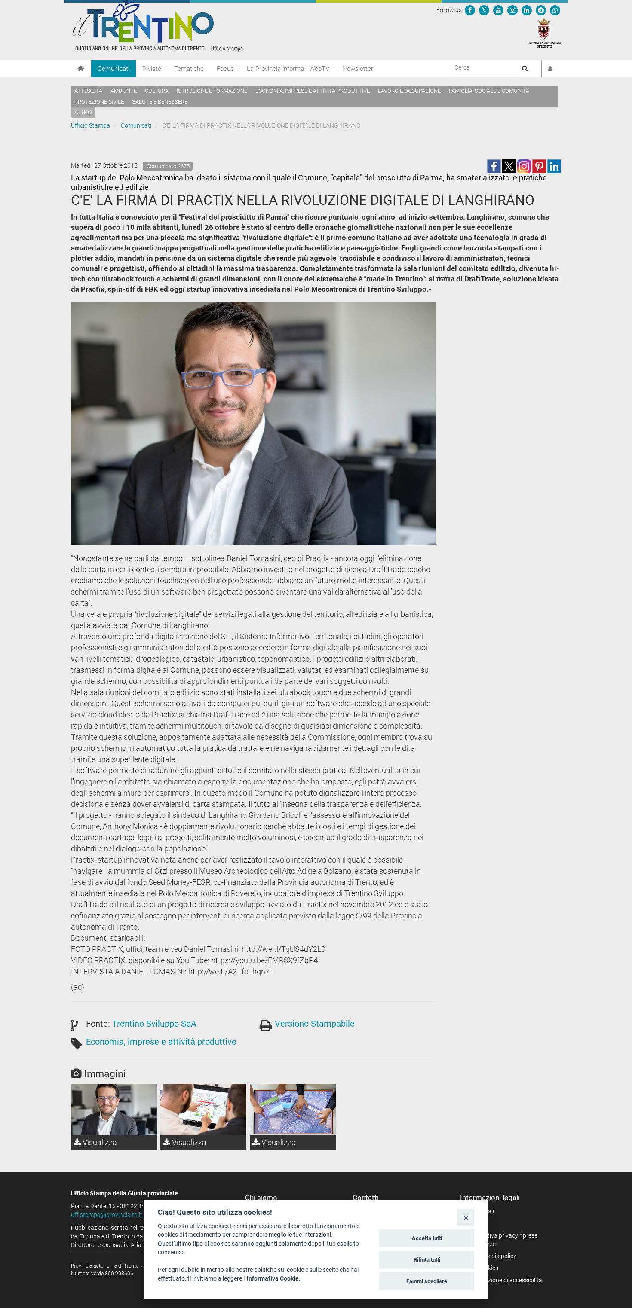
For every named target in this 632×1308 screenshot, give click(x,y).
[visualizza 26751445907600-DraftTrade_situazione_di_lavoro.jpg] (203, 1109)
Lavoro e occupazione (409, 91)
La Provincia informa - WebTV (288, 69)
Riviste (151, 69)
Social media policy (491, 1256)
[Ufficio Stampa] (157, 26)
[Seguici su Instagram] (512, 9)
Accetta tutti (427, 1238)
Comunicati (113, 69)
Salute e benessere (159, 101)
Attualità (88, 91)
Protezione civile (99, 101)
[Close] (465, 1217)
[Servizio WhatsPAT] (555, 9)
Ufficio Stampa (90, 125)
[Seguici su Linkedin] (527, 9)
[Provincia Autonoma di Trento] (544, 32)
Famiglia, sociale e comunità (489, 91)
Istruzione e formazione (212, 91)
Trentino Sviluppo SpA (154, 1023)
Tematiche (189, 69)
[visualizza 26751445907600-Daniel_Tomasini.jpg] (114, 1109)
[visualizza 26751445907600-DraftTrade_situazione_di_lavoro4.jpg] (293, 1109)
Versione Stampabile (315, 1023)
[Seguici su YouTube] (498, 9)
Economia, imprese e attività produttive (312, 91)
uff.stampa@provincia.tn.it (106, 1214)
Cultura (157, 91)
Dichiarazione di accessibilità (504, 1280)
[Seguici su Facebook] (470, 9)
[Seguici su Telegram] (541, 9)
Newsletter (357, 69)
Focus (225, 69)
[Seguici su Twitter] (484, 9)
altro (83, 112)
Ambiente (123, 91)
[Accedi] (550, 68)
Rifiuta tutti (427, 1259)
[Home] (81, 68)
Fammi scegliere (426, 1281)
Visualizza (99, 1142)
